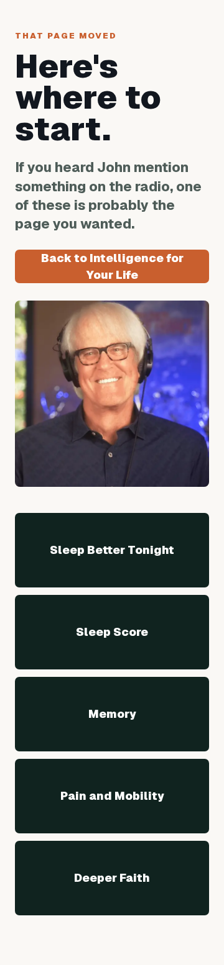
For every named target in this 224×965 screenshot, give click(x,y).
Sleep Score (112, 632)
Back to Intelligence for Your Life (112, 266)
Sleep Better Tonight (112, 550)
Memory (112, 714)
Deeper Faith (112, 878)
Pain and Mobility (112, 796)
